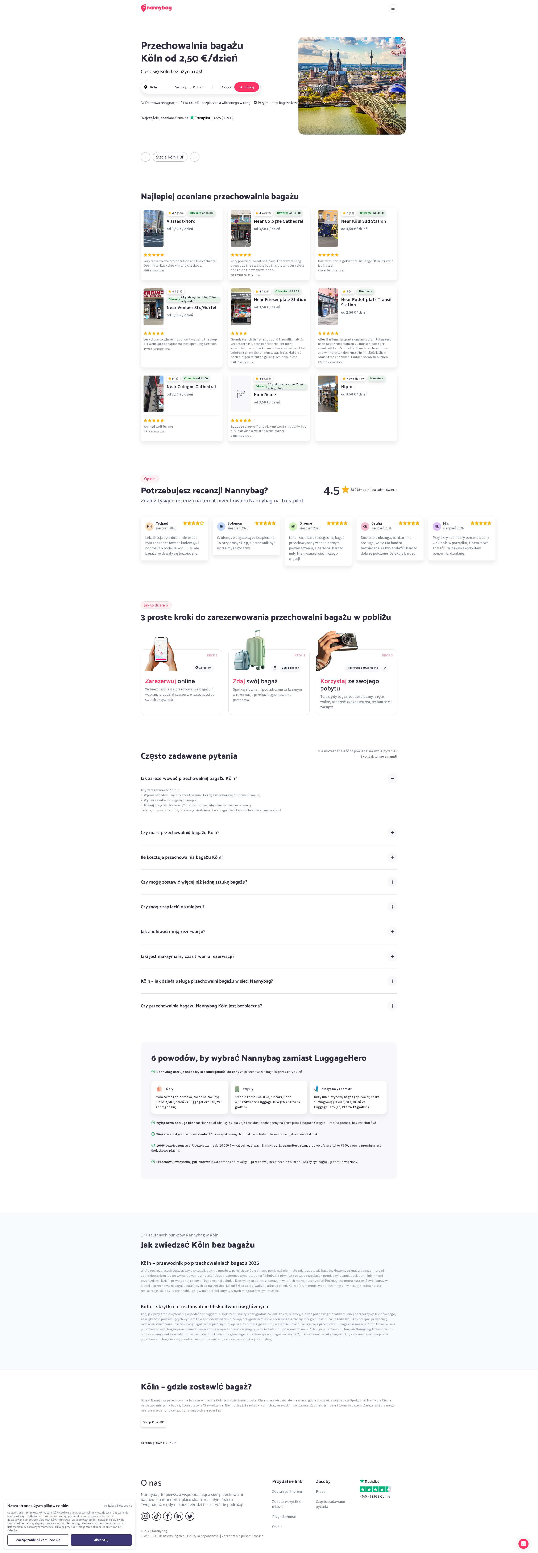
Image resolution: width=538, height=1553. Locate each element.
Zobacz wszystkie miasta (286, 1504)
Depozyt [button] (181, 87)
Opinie (277, 1526)
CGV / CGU (148, 1536)
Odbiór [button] (198, 87)
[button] (523, 1544)
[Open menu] (393, 8)
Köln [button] (153, 87)
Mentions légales (171, 1536)
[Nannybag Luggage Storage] (159, 8)
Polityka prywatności (203, 1536)
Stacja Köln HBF (170, 157)
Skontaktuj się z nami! (378, 756)
